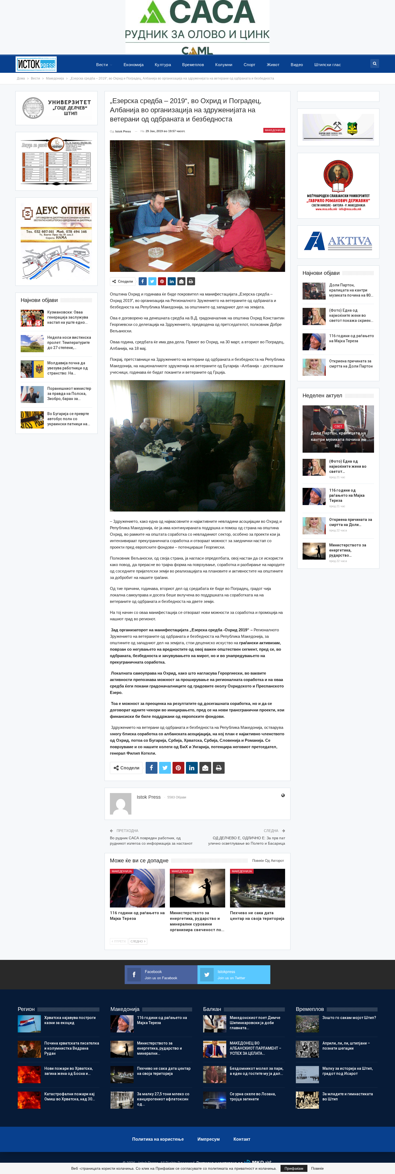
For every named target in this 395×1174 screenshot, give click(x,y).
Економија (133, 64)
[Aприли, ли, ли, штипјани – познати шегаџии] (307, 1049)
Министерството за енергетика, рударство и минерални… (159, 1048)
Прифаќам (294, 1168)
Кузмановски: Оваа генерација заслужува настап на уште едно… (67, 317)
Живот (273, 64)
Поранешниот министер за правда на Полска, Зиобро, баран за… (69, 393)
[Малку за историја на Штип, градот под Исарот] (307, 1074)
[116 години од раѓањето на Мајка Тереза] (137, 888)
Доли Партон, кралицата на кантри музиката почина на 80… (351, 290)
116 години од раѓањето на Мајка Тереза (347, 495)
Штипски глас (327, 64)
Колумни (223, 64)
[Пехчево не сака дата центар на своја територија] (257, 888)
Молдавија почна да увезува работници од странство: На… (67, 368)
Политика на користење (158, 1139)
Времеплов (193, 64)
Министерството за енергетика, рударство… (347, 550)
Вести (102, 64)
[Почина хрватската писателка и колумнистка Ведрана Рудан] (29, 1049)
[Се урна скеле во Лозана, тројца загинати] (214, 1100)
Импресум (209, 1139)
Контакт (242, 1139)
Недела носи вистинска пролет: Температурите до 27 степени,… (69, 342)
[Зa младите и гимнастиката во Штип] (307, 1100)
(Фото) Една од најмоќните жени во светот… (348, 466)
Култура (163, 64)
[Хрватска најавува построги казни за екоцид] (29, 1023)
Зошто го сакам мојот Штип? (349, 1017)
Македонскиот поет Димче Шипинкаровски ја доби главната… (255, 1022)
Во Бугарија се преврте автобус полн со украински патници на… (68, 419)
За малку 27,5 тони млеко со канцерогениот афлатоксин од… (163, 1099)
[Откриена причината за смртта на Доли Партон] (314, 367)
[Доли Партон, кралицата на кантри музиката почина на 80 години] (314, 291)
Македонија (274, 130)
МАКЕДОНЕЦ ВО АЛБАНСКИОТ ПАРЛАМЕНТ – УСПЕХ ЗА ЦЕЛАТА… (255, 1048)
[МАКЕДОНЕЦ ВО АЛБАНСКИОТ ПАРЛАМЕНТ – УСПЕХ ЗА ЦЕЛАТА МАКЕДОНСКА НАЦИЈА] (214, 1049)
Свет (338, 426)
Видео (297, 64)
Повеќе (317, 1168)
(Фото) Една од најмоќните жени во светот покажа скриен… (351, 315)
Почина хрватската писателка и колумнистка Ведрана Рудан (71, 1048)
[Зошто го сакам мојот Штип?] (307, 1023)
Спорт (250, 64)
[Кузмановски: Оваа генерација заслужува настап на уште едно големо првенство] (32, 318)
